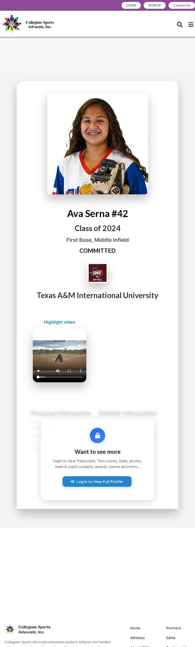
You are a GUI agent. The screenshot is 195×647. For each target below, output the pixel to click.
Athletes (137, 638)
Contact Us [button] (181, 5)
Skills (170, 638)
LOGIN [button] (131, 5)
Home (135, 628)
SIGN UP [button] (154, 5)
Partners (173, 628)
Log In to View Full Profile (100, 481)
